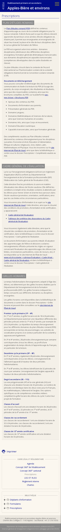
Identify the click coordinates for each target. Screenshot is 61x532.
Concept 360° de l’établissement (30, 467)
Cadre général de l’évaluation (21, 215)
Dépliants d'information (20, 499)
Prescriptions (30, 474)
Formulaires (15, 503)
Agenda (30, 463)
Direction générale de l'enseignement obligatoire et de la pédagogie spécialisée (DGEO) (30, 529)
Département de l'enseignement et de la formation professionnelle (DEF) (30, 526)
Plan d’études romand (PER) (18, 28)
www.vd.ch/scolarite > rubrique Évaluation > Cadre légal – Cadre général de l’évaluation (28, 259)
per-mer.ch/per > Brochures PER (26, 96)
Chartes (30, 485)
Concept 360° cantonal (30, 470)
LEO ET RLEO (30, 477)
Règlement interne (30, 481)
